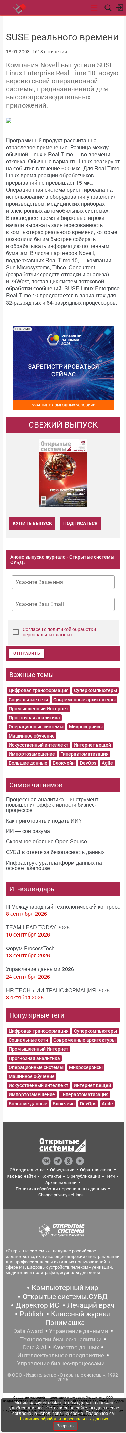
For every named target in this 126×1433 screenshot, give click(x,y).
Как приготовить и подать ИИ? (44, 820)
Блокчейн (64, 763)
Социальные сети (28, 699)
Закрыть (65, 1425)
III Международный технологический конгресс (63, 906)
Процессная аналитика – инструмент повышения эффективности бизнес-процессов (52, 804)
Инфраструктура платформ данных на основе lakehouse (54, 865)
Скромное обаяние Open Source (46, 841)
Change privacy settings (61, 1194)
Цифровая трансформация (39, 690)
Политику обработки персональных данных (64, 1418)
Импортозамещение (32, 754)
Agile (107, 763)
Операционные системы (36, 726)
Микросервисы (86, 726)
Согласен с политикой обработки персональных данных (59, 632)
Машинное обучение (32, 736)
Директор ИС (37, 1305)
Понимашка (65, 1323)
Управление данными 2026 (40, 969)
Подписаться (80, 523)
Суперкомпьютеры (95, 690)
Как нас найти (21, 1176)
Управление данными (78, 1331)
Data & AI (34, 1347)
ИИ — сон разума (28, 831)
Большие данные (28, 763)
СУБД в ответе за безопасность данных (55, 852)
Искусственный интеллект (38, 745)
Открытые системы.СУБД (65, 1296)
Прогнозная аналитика (34, 717)
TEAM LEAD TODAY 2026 (38, 927)
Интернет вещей (92, 745)
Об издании (62, 1169)
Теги (110, 1176)
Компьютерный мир (65, 1288)
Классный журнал (81, 1314)
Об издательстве (27, 1169)
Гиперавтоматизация (84, 754)
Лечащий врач (90, 1305)
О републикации (83, 1176)
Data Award (28, 1331)
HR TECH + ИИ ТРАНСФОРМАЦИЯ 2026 (58, 990)
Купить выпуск (32, 523)
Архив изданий (61, 1182)
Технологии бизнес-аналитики (61, 1339)
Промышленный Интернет (38, 708)
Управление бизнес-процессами (61, 1363)
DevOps (88, 763)
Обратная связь (96, 1169)
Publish (31, 1314)
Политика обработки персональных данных (61, 1188)
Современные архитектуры (84, 699)
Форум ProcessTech (30, 948)
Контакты (51, 1176)
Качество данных (75, 1347)
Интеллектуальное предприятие (60, 1355)
